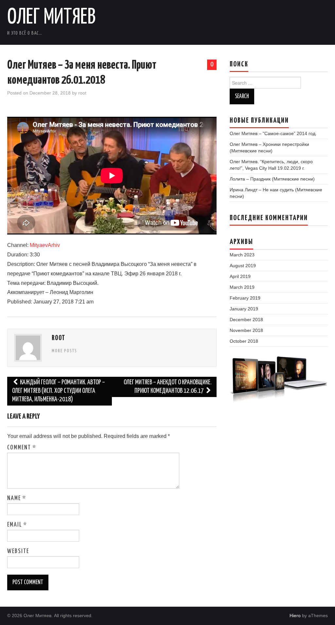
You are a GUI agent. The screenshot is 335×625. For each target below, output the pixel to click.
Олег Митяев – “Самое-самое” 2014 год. (273, 133)
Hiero (295, 615)
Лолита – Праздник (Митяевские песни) (272, 179)
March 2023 (242, 254)
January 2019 (244, 308)
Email (17, 525)
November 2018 (246, 330)
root (82, 92)
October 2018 (244, 341)
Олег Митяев (51, 17)
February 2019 (245, 298)
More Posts (64, 351)
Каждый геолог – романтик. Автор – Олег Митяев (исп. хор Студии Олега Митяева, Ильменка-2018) (58, 391)
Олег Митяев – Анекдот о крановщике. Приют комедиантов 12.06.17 (168, 386)
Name (16, 498)
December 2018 (246, 319)
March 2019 (242, 287)
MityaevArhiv (45, 245)
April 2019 (240, 276)
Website (18, 551)
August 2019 (243, 265)
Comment (21, 448)
